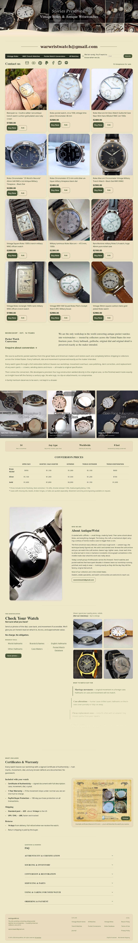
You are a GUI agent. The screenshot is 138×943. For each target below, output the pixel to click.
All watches (38, 937)
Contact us (12, 63)
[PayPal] (46, 62)
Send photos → (13, 656)
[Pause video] (36, 553)
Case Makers (37, 649)
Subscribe (128, 56)
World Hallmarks (15, 643)
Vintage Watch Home (78, 922)
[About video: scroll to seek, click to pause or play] (36, 553)
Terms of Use (125, 926)
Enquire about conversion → (21, 347)
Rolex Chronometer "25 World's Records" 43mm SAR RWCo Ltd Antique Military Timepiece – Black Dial (24, 181)
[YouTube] (33, 63)
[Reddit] (60, 62)
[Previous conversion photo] (65, 394)
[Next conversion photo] (72, 394)
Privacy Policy (125, 931)
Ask (22, 128)
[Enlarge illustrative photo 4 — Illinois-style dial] (118, 664)
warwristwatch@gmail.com (83, 580)
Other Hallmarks (15, 649)
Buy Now (12, 128)
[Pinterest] (40, 63)
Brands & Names (37, 643)
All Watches (74, 56)
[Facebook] (53, 62)
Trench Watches (77, 926)
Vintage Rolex (12, 56)
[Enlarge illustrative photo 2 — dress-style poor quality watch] (118, 633)
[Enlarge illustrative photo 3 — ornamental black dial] (87, 664)
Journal (80, 23)
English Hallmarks (59, 643)
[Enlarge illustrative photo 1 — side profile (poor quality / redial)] (87, 633)
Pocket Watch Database (59, 649)
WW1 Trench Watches (31, 56)
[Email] (27, 63)
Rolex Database (61, 23)
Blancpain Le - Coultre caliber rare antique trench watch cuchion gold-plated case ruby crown (25, 116)
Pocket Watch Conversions (54, 56)
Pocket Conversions (94, 926)
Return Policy (125, 922)
